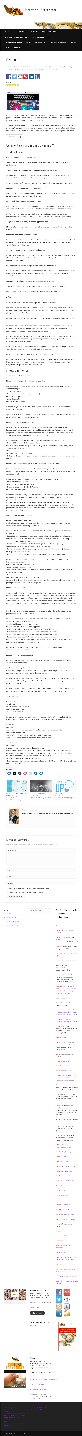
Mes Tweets (33, 1325)
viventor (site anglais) (67, 1214)
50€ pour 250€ (65, 937)
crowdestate (68, 1171)
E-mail (11, 877)
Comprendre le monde (41, 37)
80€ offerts (67, 1236)
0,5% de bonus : (67, 1181)
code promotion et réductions (68, 1276)
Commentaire (11, 850)
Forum (73, 42)
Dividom (63, 1038)
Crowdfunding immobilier (20, 69)
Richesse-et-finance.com (40, 9)
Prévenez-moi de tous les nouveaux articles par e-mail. (26, 892)
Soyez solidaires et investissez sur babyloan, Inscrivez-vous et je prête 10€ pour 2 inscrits (67, 1012)
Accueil (8, 32)
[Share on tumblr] (37, 76)
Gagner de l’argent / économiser (17, 42)
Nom (11, 870)
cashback (64, 1252)
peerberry (65, 1200)
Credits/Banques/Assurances (16, 37)
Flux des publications (10, 917)
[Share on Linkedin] (31, 76)
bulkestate (66, 1161)
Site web (10, 883)
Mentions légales (9, 1408)
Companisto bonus (70, 1166)
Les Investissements (52, 69)
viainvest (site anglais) (68, 1219)
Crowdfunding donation (56, 67)
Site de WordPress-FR (11, 925)
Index (7, 48)
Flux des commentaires (11, 921)
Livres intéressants (58, 42)
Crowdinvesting (32, 69)
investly (62, 1190)
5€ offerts (65, 1157)
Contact (6, 1412)
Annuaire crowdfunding (43, 67)
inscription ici (66, 1061)
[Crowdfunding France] (40, 786)
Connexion (7, 914)
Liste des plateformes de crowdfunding (16, 794)
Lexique (17, 48)
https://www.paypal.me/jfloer (39, 1389)
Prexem (70, 1108)
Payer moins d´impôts (50, 32)
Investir (34, 32)
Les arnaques (40, 42)
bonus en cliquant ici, (70, 961)
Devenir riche (21, 32)
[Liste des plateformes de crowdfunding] (17, 786)
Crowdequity (58, 793)
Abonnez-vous (37, 1313)
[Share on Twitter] (14, 76)
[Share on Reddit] (20, 76)
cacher (18, 137)
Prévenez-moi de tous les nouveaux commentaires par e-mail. (29, 889)
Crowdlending (42, 69)
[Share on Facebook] (8, 76)
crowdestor (67, 1176)
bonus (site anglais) (66, 1209)
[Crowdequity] (64, 786)
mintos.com (64, 1195)
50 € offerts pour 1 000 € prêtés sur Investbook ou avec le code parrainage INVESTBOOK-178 (67, 1078)
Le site (62, 1185)
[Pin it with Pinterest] (25, 76)
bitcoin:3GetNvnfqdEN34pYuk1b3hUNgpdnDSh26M (46, 1380)
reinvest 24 (66, 1205)
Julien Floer (13, 67)
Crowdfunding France (38, 793)
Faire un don (8, 1425)
